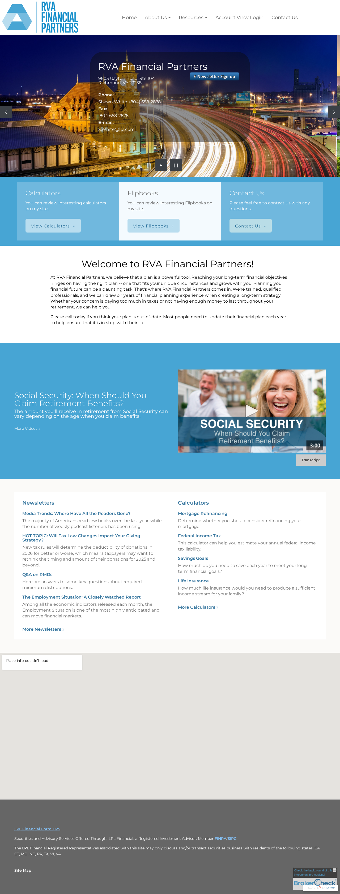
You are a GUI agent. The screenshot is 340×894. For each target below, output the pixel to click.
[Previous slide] (6, 112)
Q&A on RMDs (37, 574)
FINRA (220, 838)
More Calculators (198, 607)
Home (129, 17)
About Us (156, 17)
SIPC (232, 838)
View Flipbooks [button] (151, 226)
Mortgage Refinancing (202, 513)
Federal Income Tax (199, 535)
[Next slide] (334, 112)
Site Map (22, 870)
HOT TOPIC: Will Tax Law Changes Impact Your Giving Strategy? (81, 538)
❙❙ (176, 164)
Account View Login (239, 17)
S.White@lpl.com (116, 129)
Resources (191, 17)
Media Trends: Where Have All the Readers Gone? (76, 513)
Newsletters (38, 503)
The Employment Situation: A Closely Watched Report (81, 597)
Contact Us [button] (248, 226)
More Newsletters (43, 629)
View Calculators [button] (50, 226)
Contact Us (284, 17)
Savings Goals (193, 558)
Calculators (193, 503)
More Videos (27, 428)
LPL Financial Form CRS (37, 829)
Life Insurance (193, 580)
